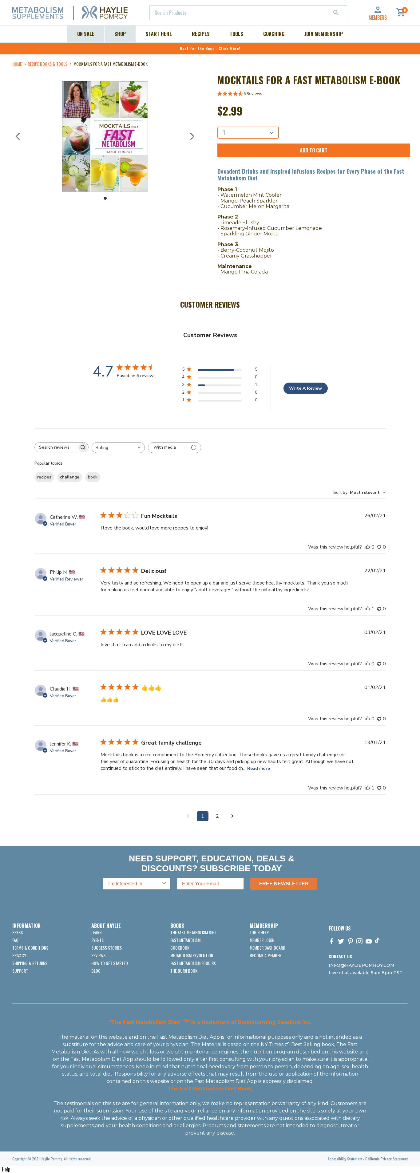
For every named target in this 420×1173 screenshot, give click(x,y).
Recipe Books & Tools (47, 64)
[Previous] (18, 136)
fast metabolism (185, 940)
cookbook (179, 947)
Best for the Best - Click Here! (210, 48)
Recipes (201, 33)
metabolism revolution (191, 955)
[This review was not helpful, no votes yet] (379, 547)
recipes (44, 477)
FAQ (15, 940)
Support (20, 970)
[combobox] (248, 12)
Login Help (259, 932)
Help (6, 1169)
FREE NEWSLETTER (284, 883)
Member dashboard (267, 947)
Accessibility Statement (345, 1158)
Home (17, 64)
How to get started (109, 963)
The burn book (183, 970)
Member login (262, 940)
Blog (96, 970)
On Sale (85, 33)
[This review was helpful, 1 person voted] (368, 608)
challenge (69, 477)
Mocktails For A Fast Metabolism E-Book (110, 64)
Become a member (265, 955)
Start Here (159, 33)
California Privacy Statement (386, 1158)
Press (17, 932)
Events (97, 940)
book (92, 477)
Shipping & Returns (29, 963)
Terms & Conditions (30, 947)
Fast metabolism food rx (193, 963)
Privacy (19, 955)
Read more (258, 768)
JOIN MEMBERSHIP (323, 33)
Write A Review (305, 388)
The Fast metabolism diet (193, 932)
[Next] (191, 136)
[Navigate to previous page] (188, 816)
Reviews (98, 955)
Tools (236, 33)
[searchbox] (56, 447)
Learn (96, 932)
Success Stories (106, 947)
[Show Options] (164, 883)
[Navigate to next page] (232, 816)
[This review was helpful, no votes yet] (368, 547)
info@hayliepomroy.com (361, 965)
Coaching (273, 33)
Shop (120, 33)
